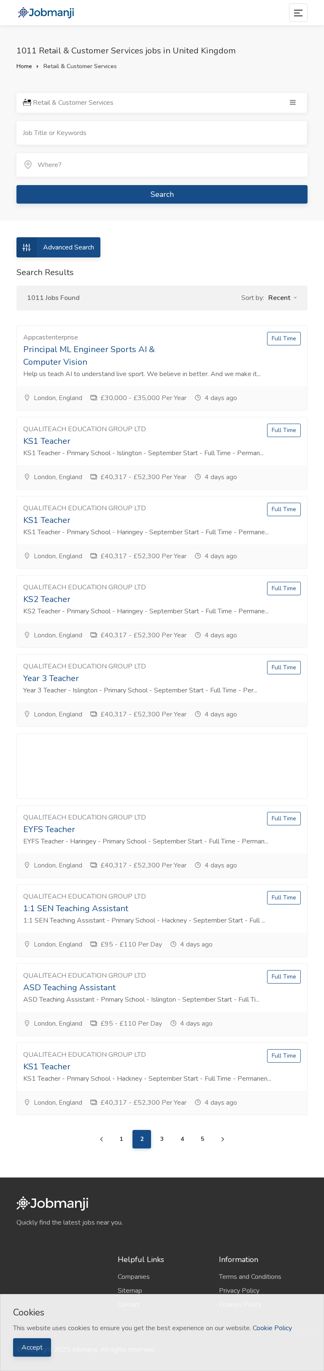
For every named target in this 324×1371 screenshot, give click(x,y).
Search (162, 194)
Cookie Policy (272, 1328)
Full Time (284, 338)
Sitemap (130, 1290)
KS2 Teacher (46, 599)
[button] (282, 298)
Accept (32, 1347)
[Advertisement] (162, 766)
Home (24, 66)
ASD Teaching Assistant (69, 987)
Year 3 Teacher (51, 678)
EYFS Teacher (49, 829)
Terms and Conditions (250, 1276)
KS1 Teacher (46, 441)
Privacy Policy (239, 1290)
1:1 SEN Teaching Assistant (75, 908)
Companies (134, 1276)
